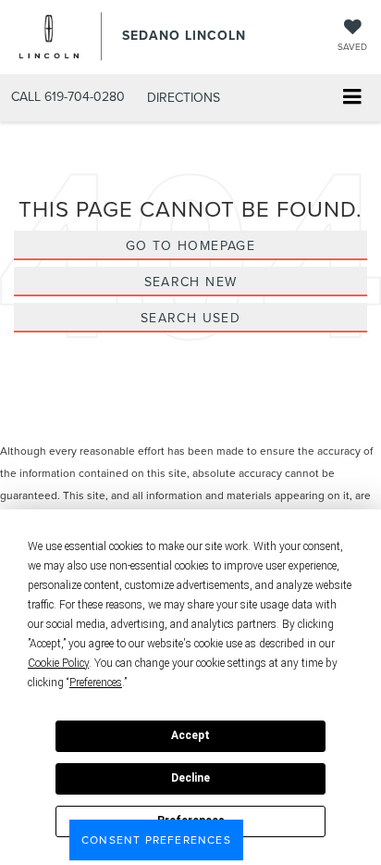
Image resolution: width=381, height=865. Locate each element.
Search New (191, 281)
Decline (190, 777)
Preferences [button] (95, 682)
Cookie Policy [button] (58, 663)
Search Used (190, 317)
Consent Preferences (156, 839)
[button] (68, 96)
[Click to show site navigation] (352, 98)
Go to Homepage (191, 245)
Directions (183, 97)
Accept (190, 735)
